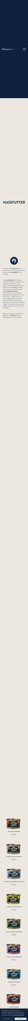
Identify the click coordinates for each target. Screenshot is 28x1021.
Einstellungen (7, 1018)
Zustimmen (20, 1018)
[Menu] (24, 49)
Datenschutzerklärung (19, 1015)
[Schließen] (26, 1010)
